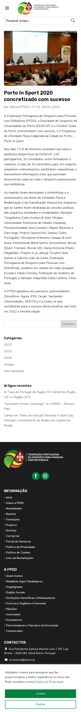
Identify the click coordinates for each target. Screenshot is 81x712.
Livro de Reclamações (19, 558)
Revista (11, 514)
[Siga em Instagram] (45, 476)
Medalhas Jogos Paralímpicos (24, 581)
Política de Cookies (18, 552)
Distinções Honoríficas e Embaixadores (30, 598)
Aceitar (40, 693)
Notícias (11, 530)
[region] (40, 688)
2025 (8, 351)
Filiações (11, 609)
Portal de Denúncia (18, 541)
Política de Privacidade (49, 682)
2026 (8, 358)
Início (9, 497)
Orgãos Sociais (15, 592)
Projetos (11, 525)
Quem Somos (14, 576)
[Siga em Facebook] (36, 476)
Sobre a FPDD (15, 503)
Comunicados (14, 631)
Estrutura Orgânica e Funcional (26, 603)
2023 (8, 345)
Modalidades (14, 508)
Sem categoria (14, 371)
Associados (13, 614)
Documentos (14, 620)
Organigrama (14, 587)
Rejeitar (40, 704)
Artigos (9, 364)
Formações (13, 519)
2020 (56, 107)
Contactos (13, 536)
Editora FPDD (19, 107)
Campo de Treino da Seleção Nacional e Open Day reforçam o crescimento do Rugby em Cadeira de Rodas (38, 420)
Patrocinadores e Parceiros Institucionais (32, 625)
